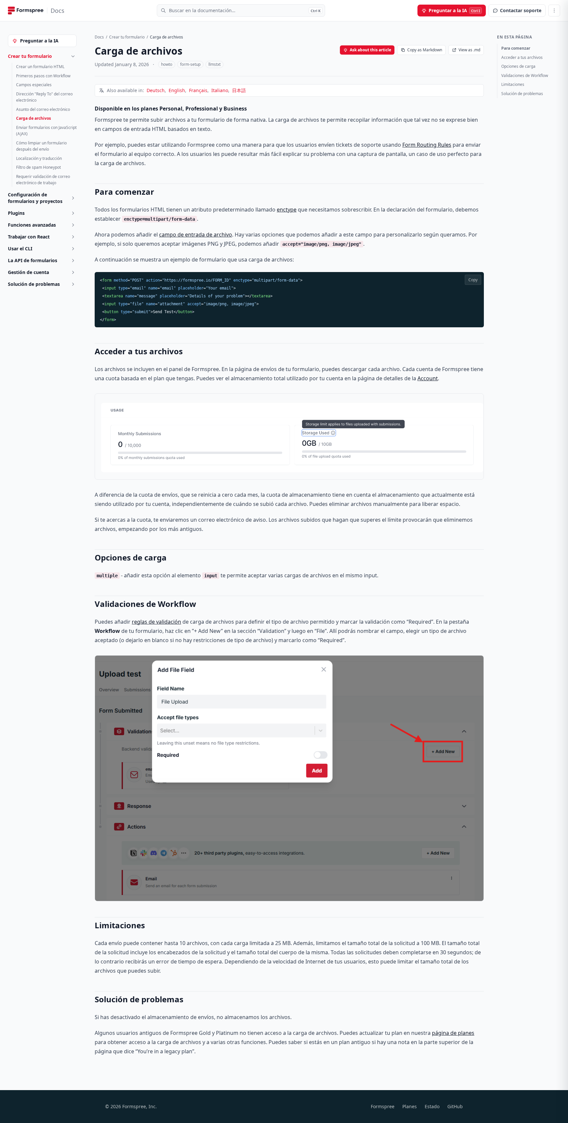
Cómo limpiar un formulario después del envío (41, 146)
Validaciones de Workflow (524, 75)
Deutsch (156, 90)
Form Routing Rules (426, 144)
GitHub (455, 1106)
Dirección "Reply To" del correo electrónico (44, 97)
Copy (473, 280)
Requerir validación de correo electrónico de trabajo (43, 180)
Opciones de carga (518, 66)
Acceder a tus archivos (522, 57)
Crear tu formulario (127, 37)
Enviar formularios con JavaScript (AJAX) (46, 131)
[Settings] (554, 10)
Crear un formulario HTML (40, 66)
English (177, 90)
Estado (432, 1106)
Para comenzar (515, 48)
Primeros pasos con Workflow (43, 76)
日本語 (239, 90)
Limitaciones (512, 84)
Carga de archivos (33, 118)
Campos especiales (34, 84)
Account (427, 378)
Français (198, 90)
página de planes (453, 1032)
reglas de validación (156, 621)
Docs (99, 37)
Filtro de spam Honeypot (38, 167)
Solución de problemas (522, 93)
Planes (409, 1106)
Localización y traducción (39, 158)
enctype (286, 209)
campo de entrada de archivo (195, 234)
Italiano (219, 90)
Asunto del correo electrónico (43, 109)
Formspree (382, 1106)
